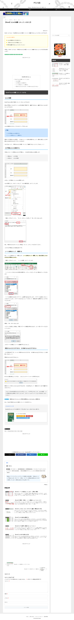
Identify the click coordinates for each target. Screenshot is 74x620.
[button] (69, 35)
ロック (7, 431)
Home (27, 616)
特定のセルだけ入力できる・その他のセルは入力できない (27, 86)
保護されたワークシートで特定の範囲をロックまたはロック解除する (25, 399)
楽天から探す (29, 416)
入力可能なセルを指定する (21, 82)
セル (16, 431)
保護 (10, 431)
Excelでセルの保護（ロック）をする (22, 79)
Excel (13, 431)
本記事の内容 (25, 76)
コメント (7, 581)
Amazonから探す (20, 416)
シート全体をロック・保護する (22, 84)
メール (7, 598)
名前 (6, 593)
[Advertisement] (26, 26)
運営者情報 (46, 616)
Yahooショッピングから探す (23, 417)
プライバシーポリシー (39, 616)
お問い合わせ (32, 616)
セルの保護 (18, 81)
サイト (6, 602)
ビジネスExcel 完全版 (21, 413)
